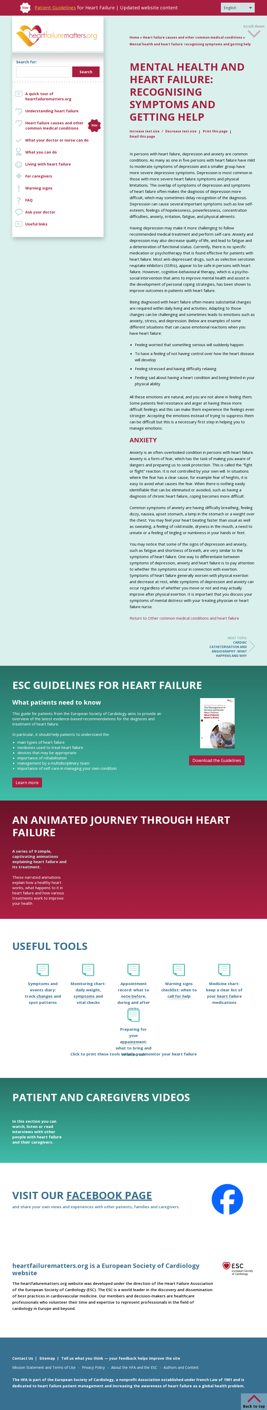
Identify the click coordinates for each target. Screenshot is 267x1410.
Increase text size (145, 131)
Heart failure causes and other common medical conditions (61, 125)
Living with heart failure (48, 164)
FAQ (29, 200)
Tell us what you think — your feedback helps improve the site (120, 1358)
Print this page (215, 131)
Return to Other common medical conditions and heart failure (184, 618)
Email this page (142, 136)
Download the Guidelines (216, 760)
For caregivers (38, 176)
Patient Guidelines (55, 7)
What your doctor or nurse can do (57, 140)
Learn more (27, 782)
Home (134, 37)
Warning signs (38, 188)
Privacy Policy (93, 1367)
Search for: (26, 61)
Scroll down (254, 25)
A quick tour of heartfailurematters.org (48, 96)
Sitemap (47, 1358)
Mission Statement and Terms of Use (44, 1367)
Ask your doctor (40, 212)
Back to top (254, 1406)
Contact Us (22, 1358)
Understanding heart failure (51, 110)
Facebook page (109, 1195)
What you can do (41, 152)
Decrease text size (181, 131)
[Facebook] (227, 1199)
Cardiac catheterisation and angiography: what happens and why (228, 647)
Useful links (36, 224)
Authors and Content (181, 1367)
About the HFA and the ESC (134, 1367)
